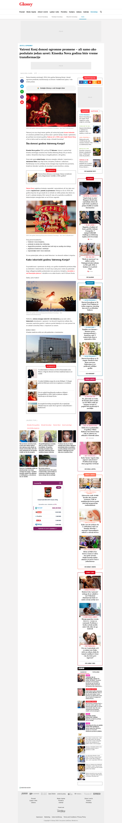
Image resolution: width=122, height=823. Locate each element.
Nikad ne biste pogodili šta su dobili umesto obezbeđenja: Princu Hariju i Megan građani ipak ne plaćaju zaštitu (85, 164)
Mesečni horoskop (71, 17)
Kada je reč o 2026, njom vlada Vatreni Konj (61, 137)
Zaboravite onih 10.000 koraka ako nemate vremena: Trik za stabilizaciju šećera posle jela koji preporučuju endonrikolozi (85, 141)
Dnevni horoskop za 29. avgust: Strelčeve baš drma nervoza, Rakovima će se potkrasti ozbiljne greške (90, 363)
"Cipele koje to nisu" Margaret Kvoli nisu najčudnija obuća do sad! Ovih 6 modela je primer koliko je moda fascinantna (90, 203)
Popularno (96, 672)
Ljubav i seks (54, 12)
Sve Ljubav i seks (90, 663)
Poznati (22, 12)
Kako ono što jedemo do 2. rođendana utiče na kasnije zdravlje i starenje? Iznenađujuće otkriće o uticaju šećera (90, 528)
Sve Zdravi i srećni (90, 567)
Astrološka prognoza (33, 428)
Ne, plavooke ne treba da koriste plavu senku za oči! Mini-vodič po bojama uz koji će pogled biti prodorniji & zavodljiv (90, 403)
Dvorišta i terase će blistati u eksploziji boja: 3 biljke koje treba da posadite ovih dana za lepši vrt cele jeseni (85, 153)
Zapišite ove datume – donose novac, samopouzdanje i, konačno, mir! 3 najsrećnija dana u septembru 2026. (90, 334)
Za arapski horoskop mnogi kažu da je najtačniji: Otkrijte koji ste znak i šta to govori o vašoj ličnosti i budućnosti (55, 405)
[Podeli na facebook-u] (22, 81)
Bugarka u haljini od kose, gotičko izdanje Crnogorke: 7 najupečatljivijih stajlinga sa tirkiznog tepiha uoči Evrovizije (90, 232)
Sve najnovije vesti (90, 171)
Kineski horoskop (46, 425)
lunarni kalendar (69, 132)
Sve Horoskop (90, 373)
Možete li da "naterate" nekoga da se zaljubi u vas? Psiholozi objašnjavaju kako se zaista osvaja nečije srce (90, 596)
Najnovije (83, 672)
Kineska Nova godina (33, 425)
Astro (82, 17)
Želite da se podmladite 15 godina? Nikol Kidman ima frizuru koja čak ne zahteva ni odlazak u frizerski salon (90, 431)
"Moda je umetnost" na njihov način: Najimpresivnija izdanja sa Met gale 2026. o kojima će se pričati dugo (90, 264)
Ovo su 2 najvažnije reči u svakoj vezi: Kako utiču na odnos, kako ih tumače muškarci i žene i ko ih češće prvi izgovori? (90, 653)
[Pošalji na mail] (22, 102)
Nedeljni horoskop (57, 17)
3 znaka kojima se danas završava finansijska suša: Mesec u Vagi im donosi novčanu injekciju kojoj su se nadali (55, 372)
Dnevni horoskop (43, 17)
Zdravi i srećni (43, 12)
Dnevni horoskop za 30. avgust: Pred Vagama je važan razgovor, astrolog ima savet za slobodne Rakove (85, 119)
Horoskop (94, 12)
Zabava (78, 12)
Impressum (39, 817)
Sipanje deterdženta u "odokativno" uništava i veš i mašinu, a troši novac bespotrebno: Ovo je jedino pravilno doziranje (85, 130)
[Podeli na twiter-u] (22, 86)
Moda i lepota (31, 12)
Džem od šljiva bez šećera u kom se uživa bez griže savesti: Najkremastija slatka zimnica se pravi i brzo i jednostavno (90, 556)
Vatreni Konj (30, 188)
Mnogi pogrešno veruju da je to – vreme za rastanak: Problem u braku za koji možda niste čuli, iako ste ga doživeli (90, 624)
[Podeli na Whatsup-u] (22, 91)
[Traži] (101, 12)
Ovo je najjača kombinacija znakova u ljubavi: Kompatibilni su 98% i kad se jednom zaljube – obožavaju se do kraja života (53, 394)
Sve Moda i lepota (90, 469)
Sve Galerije (90, 277)
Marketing (47, 817)
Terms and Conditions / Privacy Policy (75, 817)
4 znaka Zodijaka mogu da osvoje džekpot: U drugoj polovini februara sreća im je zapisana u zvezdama (55, 382)
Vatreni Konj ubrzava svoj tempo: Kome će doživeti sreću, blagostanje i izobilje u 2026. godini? (55, 175)
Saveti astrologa (67, 425)
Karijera (72, 12)
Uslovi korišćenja (57, 817)
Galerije (86, 12)
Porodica (64, 12)
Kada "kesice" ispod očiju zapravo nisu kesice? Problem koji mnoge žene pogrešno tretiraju (90, 461)
